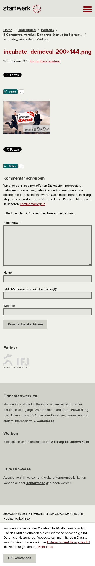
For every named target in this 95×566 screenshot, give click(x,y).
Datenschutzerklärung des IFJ (68, 542)
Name (8, 273)
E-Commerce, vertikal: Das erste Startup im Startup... (42, 35)
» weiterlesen (44, 421)
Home (7, 30)
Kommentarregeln (32, 204)
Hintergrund (27, 30)
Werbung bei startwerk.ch (70, 442)
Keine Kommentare (45, 61)
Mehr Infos (45, 547)
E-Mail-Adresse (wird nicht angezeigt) (30, 289)
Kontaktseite (35, 483)
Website (9, 306)
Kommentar (12, 223)
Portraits (47, 30)
